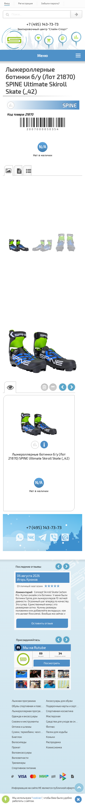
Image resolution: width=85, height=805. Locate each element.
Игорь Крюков (27, 579)
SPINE (69, 105)
